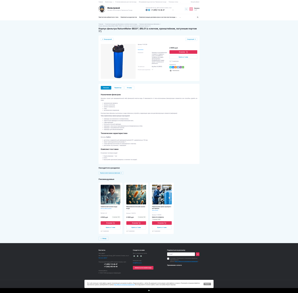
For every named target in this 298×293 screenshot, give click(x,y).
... (180, 2)
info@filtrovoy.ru (137, 263)
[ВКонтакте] (173, 67)
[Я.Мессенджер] (170, 67)
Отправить (197, 254)
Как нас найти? (103, 258)
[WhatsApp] (183, 67)
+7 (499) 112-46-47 (158, 10)
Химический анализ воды (109, 206)
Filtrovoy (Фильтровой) (106, 208)
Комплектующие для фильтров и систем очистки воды (121, 24)
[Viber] (180, 67)
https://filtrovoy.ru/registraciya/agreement (186, 261)
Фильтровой (113, 8)
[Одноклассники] (175, 67)
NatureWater (140, 49)
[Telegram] (178, 67)
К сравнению (175, 61)
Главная (101, 24)
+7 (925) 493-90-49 (110, 267)
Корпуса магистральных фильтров (149, 24)
